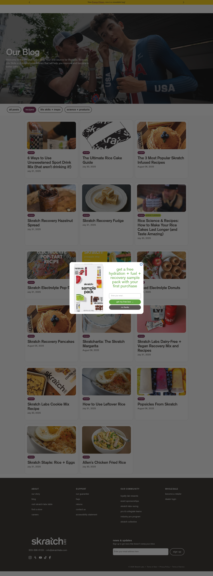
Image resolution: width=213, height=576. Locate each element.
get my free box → (125, 302)
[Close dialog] (141, 264)
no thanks (125, 307)
